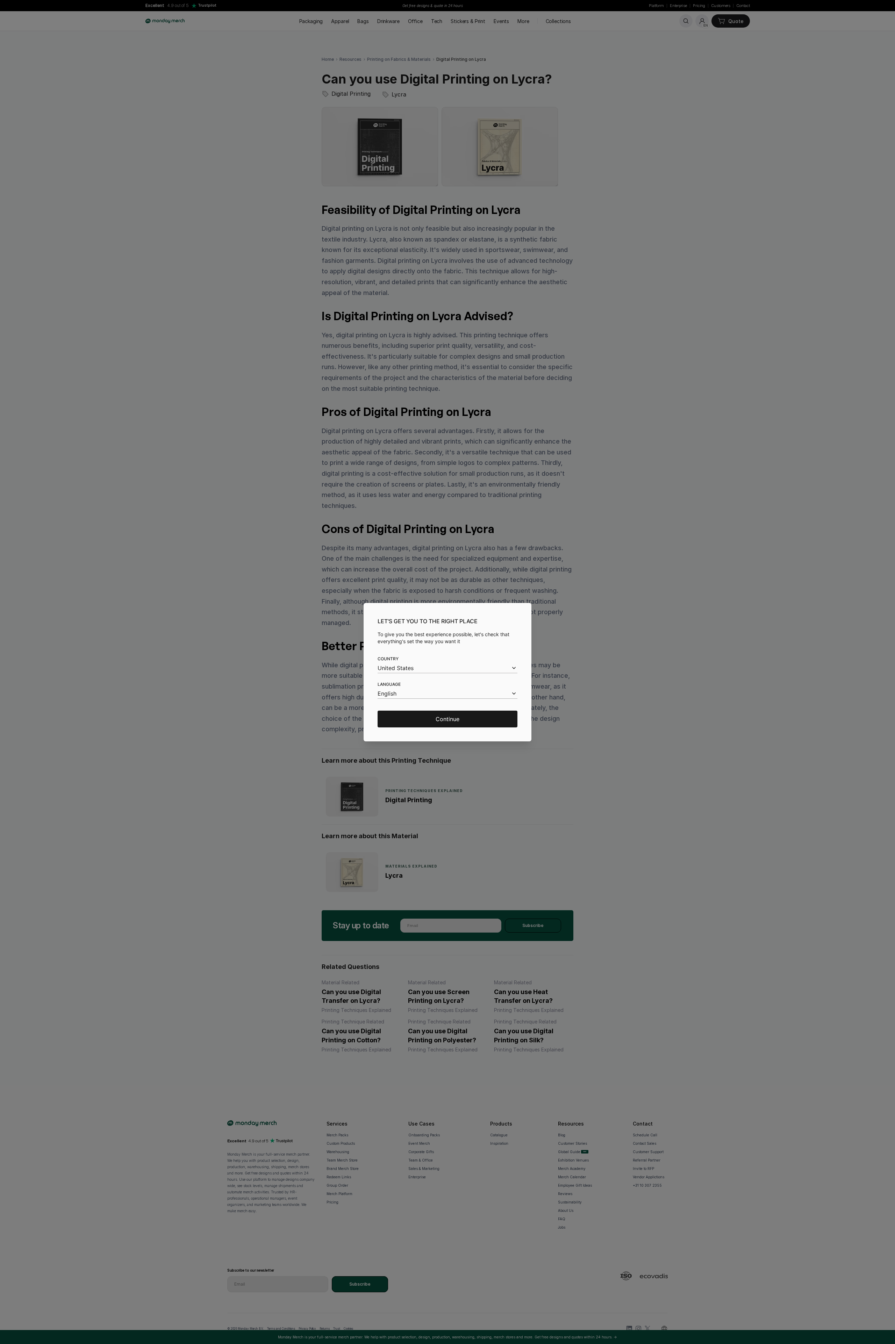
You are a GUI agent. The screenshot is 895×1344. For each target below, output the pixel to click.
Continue (447, 719)
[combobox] (447, 668)
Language (389, 684)
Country (388, 658)
